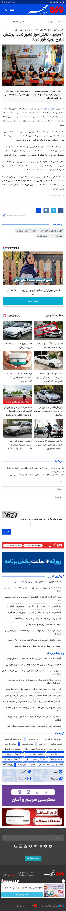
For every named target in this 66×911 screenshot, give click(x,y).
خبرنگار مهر (49, 108)
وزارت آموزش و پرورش (26, 230)
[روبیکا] (30, 846)
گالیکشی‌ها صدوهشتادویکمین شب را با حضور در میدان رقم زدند (33, 612)
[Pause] (7, 282)
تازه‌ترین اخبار (56, 576)
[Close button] (63, 881)
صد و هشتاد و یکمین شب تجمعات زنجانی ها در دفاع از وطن (34, 640)
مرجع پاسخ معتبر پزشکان (34, 749)
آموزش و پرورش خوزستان (52, 230)
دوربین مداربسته (55, 749)
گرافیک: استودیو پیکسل (25, 905)
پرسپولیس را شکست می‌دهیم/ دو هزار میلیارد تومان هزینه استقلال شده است (31, 672)
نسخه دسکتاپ (33, 858)
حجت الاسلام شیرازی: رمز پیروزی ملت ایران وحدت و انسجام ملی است (32, 589)
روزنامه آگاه (8, 764)
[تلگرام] (50, 846)
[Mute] (11, 282)
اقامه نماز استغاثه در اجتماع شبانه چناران (43, 624)
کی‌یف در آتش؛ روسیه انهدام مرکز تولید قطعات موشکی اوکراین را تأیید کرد (33, 632)
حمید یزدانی (42, 236)
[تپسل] (4, 248)
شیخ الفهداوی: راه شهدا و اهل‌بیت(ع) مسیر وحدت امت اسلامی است (33, 598)
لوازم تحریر (33, 739)
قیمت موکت (56, 744)
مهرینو (32, 764)
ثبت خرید (33, 301)
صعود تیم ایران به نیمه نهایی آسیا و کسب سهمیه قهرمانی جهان (33, 726)
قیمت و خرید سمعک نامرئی (51, 764)
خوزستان (50, 21)
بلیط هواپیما (56, 759)
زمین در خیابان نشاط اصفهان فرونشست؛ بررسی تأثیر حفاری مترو (33, 695)
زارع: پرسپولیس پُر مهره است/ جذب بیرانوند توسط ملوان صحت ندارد (33, 709)
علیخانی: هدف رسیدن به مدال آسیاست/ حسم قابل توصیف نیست (32, 701)
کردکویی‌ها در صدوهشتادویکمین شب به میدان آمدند (38, 618)
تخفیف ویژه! (22, 895)
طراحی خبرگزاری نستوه (49, 905)
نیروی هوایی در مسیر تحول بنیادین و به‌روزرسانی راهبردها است (33, 689)
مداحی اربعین (10, 744)
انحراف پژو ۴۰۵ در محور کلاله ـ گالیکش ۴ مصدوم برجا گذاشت (34, 606)
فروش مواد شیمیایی (12, 749)
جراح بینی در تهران (53, 739)
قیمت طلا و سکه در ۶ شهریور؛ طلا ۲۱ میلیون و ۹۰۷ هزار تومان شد (32, 658)
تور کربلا (42, 744)
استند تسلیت (27, 744)
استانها (60, 21)
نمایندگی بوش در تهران (36, 759)
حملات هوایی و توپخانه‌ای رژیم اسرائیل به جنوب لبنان (38, 581)
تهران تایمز (21, 764)
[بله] (45, 846)
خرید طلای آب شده (13, 739)
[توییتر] (35, 846)
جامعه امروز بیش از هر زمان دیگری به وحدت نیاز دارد (38, 646)
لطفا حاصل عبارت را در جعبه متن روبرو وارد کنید (42, 519)
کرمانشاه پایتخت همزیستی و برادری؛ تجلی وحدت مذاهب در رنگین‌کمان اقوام (35, 681)
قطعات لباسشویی (35, 754)
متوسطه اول (57, 236)
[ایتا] (16, 846)
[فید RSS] (26, 846)
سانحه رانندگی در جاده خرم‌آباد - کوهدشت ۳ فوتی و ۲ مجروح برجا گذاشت (32, 718)
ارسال (6, 531)
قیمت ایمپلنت (55, 754)
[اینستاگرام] (40, 846)
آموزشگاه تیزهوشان (13, 754)
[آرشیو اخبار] (20, 846)
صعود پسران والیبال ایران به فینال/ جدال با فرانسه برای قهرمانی (33, 664)
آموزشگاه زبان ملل (12, 759)
